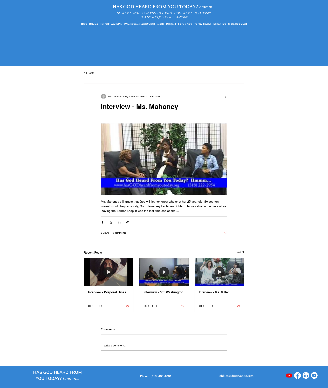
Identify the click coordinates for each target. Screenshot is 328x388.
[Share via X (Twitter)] (110, 222)
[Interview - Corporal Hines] (108, 272)
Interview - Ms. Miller (214, 292)
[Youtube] (289, 375)
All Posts (89, 73)
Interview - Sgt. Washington (163, 292)
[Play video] (164, 159)
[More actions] (225, 96)
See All (240, 252)
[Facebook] (297, 375)
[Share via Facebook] (102, 222)
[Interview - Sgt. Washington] (164, 272)
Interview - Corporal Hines (107, 292)
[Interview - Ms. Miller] (219, 272)
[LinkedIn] (306, 375)
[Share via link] (127, 222)
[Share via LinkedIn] (119, 222)
